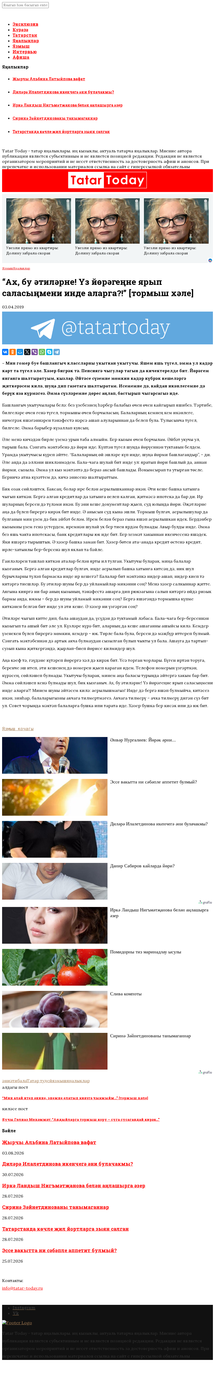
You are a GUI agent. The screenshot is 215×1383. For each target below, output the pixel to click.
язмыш (59, 1080)
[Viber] (34, 352)
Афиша (21, 57)
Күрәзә (20, 29)
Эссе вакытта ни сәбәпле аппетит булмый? (59, 1250)
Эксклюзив (25, 24)
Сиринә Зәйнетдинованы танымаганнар (55, 118)
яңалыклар (78, 1080)
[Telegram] (56, 352)
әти (13, 1080)
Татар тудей (39, 1080)
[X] (27, 352)
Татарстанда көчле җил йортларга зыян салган (61, 131)
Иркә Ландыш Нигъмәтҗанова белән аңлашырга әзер (67, 105)
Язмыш (21, 46)
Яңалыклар (26, 40)
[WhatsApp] (42, 352)
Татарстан (25, 35)
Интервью (25, 51)
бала (22, 1080)
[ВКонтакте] (5, 352)
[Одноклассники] (12, 352)
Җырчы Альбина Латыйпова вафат (49, 78)
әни (6, 1080)
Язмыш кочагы (18, 728)
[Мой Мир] (20, 352)
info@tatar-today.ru (22, 1288)
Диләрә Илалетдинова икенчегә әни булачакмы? (63, 91)
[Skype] (49, 352)
